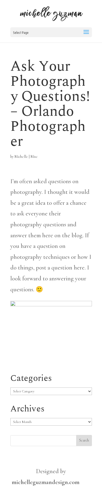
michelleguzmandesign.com (45, 482)
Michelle (21, 156)
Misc (34, 156)
